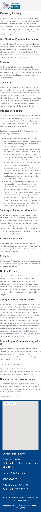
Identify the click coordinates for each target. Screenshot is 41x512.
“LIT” (37, 152)
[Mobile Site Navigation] (38, 6)
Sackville (29, 463)
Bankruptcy (21, 162)
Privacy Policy (20, 508)
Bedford (19, 463)
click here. (27, 336)
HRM (11, 467)
